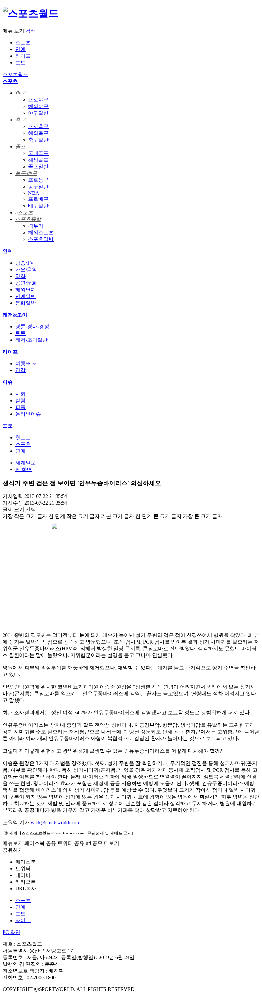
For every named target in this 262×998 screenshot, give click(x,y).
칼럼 (20, 400)
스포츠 (23, 42)
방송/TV (24, 263)
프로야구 (38, 99)
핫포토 (23, 437)
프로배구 (38, 199)
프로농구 (38, 180)
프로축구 (38, 126)
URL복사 (25, 888)
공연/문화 (26, 283)
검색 (31, 30)
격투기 (35, 226)
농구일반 (38, 186)
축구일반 (38, 139)
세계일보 (25, 462)
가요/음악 (26, 269)
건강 (20, 370)
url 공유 (94, 843)
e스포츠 (24, 212)
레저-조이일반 (31, 340)
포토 (20, 62)
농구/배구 (26, 173)
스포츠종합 (28, 219)
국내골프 (38, 153)
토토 (20, 333)
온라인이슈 (28, 414)
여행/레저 (26, 363)
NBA (33, 193)
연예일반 (25, 296)
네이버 (23, 875)
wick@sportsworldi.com (55, 822)
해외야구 (38, 106)
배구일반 (38, 205)
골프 (20, 146)
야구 (20, 93)
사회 (20, 394)
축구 (20, 119)
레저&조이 (15, 314)
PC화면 (23, 469)
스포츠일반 (41, 239)
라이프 (23, 56)
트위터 (23, 868)
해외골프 (38, 160)
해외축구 (38, 133)
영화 (20, 276)
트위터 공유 (71, 843)
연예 (20, 49)
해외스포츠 (41, 232)
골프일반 (38, 166)
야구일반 (38, 113)
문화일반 (25, 303)
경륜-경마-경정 (32, 326)
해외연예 (25, 289)
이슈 (8, 382)
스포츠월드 (15, 74)
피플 (20, 407)
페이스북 (25, 861)
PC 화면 (11, 932)
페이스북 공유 (40, 843)
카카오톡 (25, 882)
